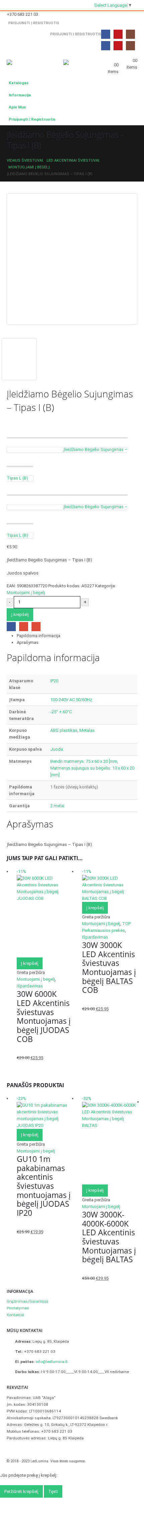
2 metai (57, 805)
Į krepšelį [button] (30, 963)
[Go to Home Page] (8, 154)
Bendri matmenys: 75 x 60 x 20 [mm (83, 761)
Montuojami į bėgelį (26, 592)
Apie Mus (17, 107)
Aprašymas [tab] (28, 642)
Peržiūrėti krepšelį (21, 1491)
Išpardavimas (30, 985)
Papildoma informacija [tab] (38, 635)
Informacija (20, 95)
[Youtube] (118, 34)
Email (36, 626)
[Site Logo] (25, 64)
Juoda (56, 749)
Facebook (11, 626)
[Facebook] (105, 34)
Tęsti (53, 1491)
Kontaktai (15, 1314)
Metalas (87, 730)
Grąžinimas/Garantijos (28, 1301)
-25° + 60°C (61, 711)
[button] (50, 59)
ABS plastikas (63, 730)
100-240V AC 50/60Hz (71, 699)
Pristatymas (18, 1308)
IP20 (54, 680)
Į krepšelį (20, 614)
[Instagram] (130, 34)
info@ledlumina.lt (51, 1361)
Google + (23, 626)
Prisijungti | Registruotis (33, 23)
